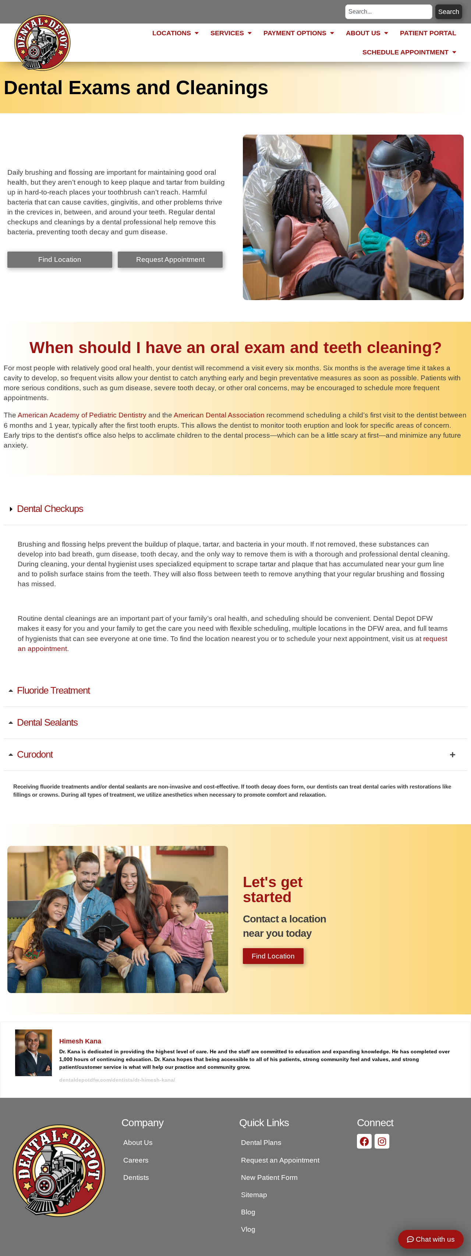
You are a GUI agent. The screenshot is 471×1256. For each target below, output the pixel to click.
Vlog (248, 1229)
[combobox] (388, 11)
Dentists (136, 1177)
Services (227, 33)
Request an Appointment (280, 1160)
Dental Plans (261, 1142)
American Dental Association (219, 415)
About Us (363, 33)
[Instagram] (382, 1141)
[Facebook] (364, 1141)
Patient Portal (428, 33)
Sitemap (254, 1195)
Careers (136, 1160)
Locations (171, 33)
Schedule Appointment (405, 52)
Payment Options (294, 33)
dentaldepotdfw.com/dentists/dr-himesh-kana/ (117, 1080)
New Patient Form (269, 1177)
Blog (248, 1212)
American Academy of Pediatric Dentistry (82, 415)
